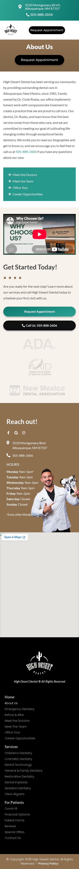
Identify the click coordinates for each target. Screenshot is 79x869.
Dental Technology (18, 765)
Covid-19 (11, 809)
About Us (11, 703)
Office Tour (12, 732)
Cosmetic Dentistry (18, 759)
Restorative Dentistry (19, 776)
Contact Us (13, 838)
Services (11, 746)
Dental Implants (16, 782)
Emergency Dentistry (19, 709)
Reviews (10, 826)
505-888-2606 (26, 152)
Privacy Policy (48, 864)
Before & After (14, 715)
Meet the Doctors (17, 721)
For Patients (14, 802)
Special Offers (15, 832)
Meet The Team (16, 727)
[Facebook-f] (8, 432)
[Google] (16, 432)
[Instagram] (24, 432)
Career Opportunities (20, 738)
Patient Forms (15, 820)
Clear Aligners (15, 794)
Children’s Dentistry (18, 753)
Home (9, 697)
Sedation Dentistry (18, 788)
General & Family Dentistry (24, 771)
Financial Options (17, 814)
